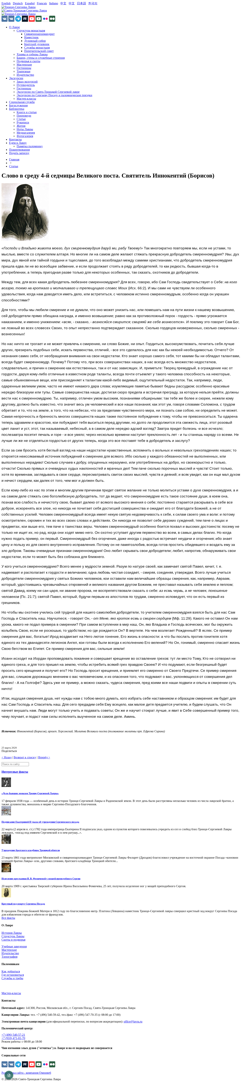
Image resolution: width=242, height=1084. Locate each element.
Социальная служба (22, 102)
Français (42, 3)
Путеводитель (26, 85)
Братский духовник (36, 44)
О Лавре (14, 27)
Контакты (15, 139)
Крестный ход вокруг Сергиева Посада (23, 903)
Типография (9, 956)
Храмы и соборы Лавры (32, 54)
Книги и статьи (27, 112)
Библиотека (16, 108)
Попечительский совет (39, 51)
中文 (63, 3)
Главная (14, 159)
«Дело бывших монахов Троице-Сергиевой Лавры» (30, 793)
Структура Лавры (13, 936)
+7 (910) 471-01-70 (13, 1038)
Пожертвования (19, 149)
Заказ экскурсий (27, 81)
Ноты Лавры (25, 129)
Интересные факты (15, 771)
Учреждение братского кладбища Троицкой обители (31, 850)
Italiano (53, 3)
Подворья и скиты (28, 61)
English (6, 3)
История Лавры (12, 932)
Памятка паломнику (30, 146)
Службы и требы (12, 978)
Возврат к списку (25, 757)
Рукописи (23, 122)
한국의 (92, 3)
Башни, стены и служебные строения (41, 57)
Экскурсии (16, 78)
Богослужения (18, 105)
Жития (21, 125)
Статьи (21, 119)
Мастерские (24, 64)
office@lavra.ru (133, 1021)
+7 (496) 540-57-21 (13, 1034)
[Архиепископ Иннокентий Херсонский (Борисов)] (25, 239)
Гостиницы (24, 68)
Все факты (8, 917)
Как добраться (11, 971)
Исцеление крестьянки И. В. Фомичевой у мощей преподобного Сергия (41, 878)
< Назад (7, 757)
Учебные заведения (14, 946)
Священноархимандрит (39, 34)
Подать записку (19, 153)
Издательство (25, 74)
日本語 (81, 3)
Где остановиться (13, 974)
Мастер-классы (26, 98)
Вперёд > (44, 757)
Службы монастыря (37, 47)
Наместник (31, 37)
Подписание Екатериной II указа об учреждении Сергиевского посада (40, 821)
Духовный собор (35, 40)
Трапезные (23, 71)
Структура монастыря (31, 30)
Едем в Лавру (18, 142)
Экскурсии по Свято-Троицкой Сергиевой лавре (48, 91)
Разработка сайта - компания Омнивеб (26, 1072)
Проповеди (24, 115)
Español (30, 3)
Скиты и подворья (13, 939)
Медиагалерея (26, 132)
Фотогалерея (25, 136)
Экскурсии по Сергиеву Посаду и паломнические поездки (54, 95)
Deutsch (18, 3)
